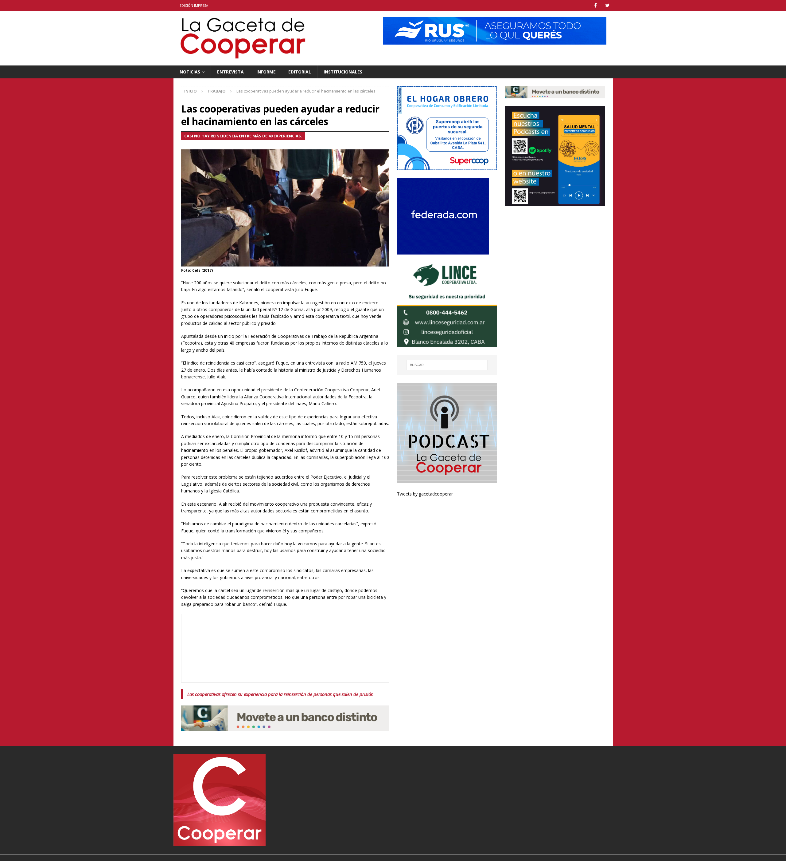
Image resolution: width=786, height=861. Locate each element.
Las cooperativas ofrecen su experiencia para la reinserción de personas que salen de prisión (280, 694)
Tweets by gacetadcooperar (425, 494)
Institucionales (343, 72)
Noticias (190, 72)
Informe (266, 72)
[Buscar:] (447, 365)
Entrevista (230, 72)
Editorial (299, 72)
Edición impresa (194, 5)
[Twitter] (607, 5)
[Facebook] (595, 5)
